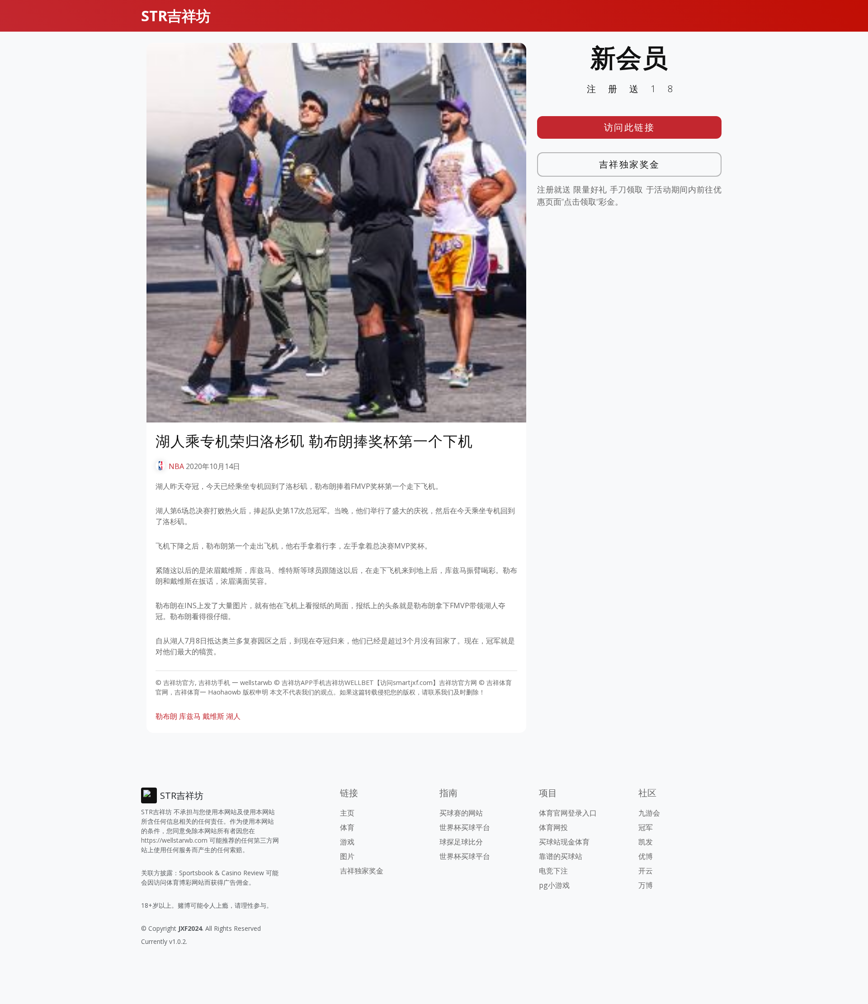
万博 (645, 885)
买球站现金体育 (564, 842)
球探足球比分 (461, 842)
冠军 (645, 827)
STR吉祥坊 (176, 15)
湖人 (233, 716)
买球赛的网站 (461, 813)
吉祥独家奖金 (629, 164)
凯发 (645, 842)
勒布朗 (166, 716)
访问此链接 (629, 127)
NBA (176, 466)
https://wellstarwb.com (174, 840)
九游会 (649, 813)
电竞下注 (553, 871)
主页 (347, 813)
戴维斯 (213, 716)
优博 (645, 856)
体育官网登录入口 (568, 813)
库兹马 (190, 716)
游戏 (347, 842)
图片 (347, 856)
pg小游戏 (554, 885)
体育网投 (553, 827)
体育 (347, 827)
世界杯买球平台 (464, 827)
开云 (645, 871)
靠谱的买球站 (560, 856)
